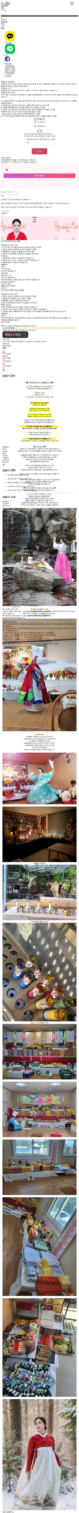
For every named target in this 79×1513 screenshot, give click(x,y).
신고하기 (39, 151)
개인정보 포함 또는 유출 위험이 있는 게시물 (40, 139)
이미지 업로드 (39, 176)
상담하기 (8, 650)
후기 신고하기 (39, 122)
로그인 (3, 271)
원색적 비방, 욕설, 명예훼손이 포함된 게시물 (40, 136)
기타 (27, 142)
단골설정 (8, 647)
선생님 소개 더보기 (9, 566)
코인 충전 (4, 273)
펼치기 (5, 1511)
